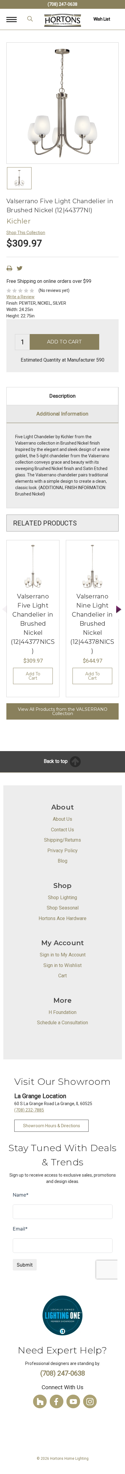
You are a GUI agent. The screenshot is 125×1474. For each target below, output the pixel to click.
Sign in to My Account (63, 955)
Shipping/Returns (62, 840)
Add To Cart (33, 676)
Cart (62, 976)
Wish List (101, 19)
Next (119, 609)
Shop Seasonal (63, 908)
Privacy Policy (62, 850)
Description (62, 396)
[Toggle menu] (14, 19)
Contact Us (62, 830)
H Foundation (62, 1012)
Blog (62, 861)
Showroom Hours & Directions (51, 1125)
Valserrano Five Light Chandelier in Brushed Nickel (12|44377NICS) (33, 623)
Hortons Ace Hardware (62, 918)
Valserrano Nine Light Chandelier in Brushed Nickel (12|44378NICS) (92, 623)
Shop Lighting (62, 897)
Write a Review (20, 296)
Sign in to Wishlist (62, 965)
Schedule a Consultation (62, 1022)
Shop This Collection (25, 232)
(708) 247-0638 (62, 4)
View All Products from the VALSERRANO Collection (62, 711)
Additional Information (62, 414)
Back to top (56, 761)
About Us (62, 819)
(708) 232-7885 (29, 1110)
